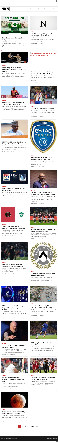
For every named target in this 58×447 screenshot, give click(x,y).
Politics (33, 190)
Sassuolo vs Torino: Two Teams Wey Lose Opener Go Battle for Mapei (43, 230)
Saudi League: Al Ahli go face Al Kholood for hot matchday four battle (13, 227)
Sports (4, 65)
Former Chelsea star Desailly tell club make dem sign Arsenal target (13, 103)
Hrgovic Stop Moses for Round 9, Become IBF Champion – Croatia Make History (14, 69)
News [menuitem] (35, 8)
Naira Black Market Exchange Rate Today (13, 39)
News (32, 31)
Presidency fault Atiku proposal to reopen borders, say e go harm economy (43, 193)
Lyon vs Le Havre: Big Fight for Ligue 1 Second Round (14, 189)
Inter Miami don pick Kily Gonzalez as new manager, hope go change (43, 35)
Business (4, 35)
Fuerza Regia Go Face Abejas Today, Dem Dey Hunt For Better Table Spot (42, 73)
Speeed (55, 438)
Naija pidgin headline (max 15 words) (42, 109)
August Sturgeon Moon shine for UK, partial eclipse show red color (13, 413)
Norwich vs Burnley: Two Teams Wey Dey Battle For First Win (13, 346)
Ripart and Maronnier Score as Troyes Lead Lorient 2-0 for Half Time (42, 158)
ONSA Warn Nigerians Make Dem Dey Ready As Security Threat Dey (14, 143)
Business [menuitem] (40, 8)
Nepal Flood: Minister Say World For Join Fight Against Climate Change (42, 307)
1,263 (32, 426)
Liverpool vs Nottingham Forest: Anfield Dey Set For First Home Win (43, 378)
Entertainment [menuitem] (47, 8)
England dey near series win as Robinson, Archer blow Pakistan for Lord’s (13, 379)
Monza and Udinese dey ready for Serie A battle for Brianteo (43, 274)
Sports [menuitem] (54, 8)
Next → (37, 426)
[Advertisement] (29, 3)
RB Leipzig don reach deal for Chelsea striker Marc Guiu (42, 344)
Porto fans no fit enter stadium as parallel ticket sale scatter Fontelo (12, 265)
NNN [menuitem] (31, 8)
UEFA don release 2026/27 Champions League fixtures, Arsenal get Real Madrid (13, 308)
